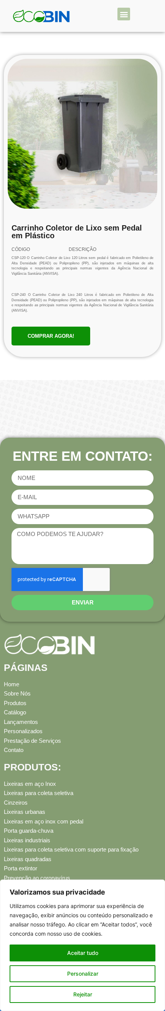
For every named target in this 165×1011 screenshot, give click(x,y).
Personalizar (82, 973)
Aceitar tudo (82, 953)
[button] (123, 14)
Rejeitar (82, 994)
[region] (82, 945)
